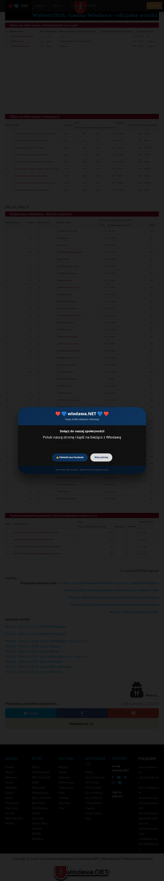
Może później (101, 457)
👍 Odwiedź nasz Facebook (69, 457)
